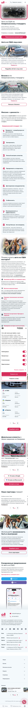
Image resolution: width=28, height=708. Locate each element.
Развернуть (14, 65)
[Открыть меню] (25, 2)
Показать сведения (19, 369)
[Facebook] (18, 629)
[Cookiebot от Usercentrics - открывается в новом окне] (17, 328)
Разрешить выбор (14, 378)
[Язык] (25, 706)
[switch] (24, 356)
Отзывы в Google (15, 476)
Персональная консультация (14, 37)
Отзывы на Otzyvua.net (15, 480)
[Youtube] (14, 629)
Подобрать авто (14, 429)
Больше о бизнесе (14, 104)
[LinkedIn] (26, 629)
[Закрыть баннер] (25, 328)
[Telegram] (10, 629)
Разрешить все (14, 374)
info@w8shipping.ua (16, 613)
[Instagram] (2, 629)
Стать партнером (14, 552)
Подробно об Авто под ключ (14, 69)
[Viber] (22, 629)
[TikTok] (6, 629)
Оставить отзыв (14, 484)
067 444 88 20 (15, 616)
